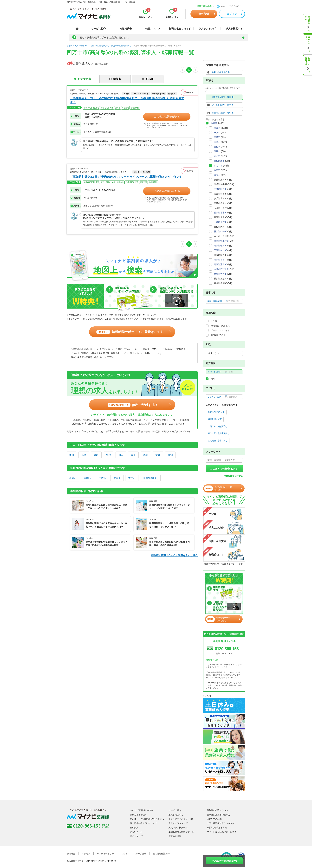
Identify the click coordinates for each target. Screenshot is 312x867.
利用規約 (134, 827)
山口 (120, 454)
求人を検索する (234, 28)
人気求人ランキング (178, 823)
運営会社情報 (175, 836)
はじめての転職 (214, 819)
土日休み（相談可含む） (218, 426)
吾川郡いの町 (220, 231)
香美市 (132, 478)
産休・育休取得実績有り (218, 433)
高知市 (72, 478)
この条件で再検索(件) (224, 861)
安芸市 (217, 137)
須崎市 (217, 151)
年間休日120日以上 (216, 412)
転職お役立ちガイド (180, 28)
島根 (108, 454)
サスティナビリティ (106, 853)
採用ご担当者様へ (205, 6)
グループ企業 (139, 853)
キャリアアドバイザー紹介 (181, 819)
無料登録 (204, 13)
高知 (170, 454)
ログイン (232, 13)
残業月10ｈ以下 (214, 419)
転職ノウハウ (152, 28)
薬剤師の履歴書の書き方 (218, 815)
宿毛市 (217, 156)
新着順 (117, 79)
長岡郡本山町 (220, 212)
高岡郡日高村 (220, 260)
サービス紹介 (98, 28)
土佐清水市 (219, 161)
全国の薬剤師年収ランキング (220, 823)
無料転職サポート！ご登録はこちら (131, 332)
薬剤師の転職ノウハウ (217, 810)
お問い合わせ (136, 832)
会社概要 (71, 853)
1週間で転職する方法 (217, 827)
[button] (189, 92)
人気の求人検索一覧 (178, 827)
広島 (83, 454)
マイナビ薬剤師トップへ (141, 810)
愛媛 (158, 454)
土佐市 (102, 478)
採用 (125, 853)
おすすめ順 (84, 79)
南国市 (87, 478)
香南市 (117, 478)
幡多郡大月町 (220, 274)
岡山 (71, 454)
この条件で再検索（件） (224, 468)
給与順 (150, 79)
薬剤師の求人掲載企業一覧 (181, 832)
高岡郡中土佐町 (221, 241)
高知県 (214, 123)
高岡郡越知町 (150, 478)
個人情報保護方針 (161, 853)
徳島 (145, 454)
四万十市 (218, 165)
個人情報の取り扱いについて (143, 823)
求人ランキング (207, 28)
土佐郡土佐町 (220, 222)
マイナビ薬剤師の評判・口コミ (221, 832)
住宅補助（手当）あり (217, 440)
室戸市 (217, 132)
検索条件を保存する (233, 476)
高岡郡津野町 (220, 264)
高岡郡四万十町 (221, 269)
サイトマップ (136, 836)
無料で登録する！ (133, 405)
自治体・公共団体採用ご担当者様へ (147, 819)
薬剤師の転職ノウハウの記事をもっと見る (174, 555)
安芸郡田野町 (220, 189)
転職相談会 (126, 28)
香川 (133, 454)
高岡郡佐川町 (220, 245)
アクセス (86, 853)
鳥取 (96, 454)
